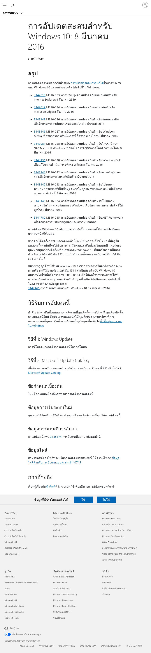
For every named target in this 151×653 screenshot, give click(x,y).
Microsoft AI (9, 576)
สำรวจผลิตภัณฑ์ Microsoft (16, 548)
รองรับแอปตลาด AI (61, 588)
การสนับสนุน (11, 13)
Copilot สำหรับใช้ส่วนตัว (15, 536)
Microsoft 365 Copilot (14, 612)
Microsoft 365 (10, 542)
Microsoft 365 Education (113, 536)
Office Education (109, 542)
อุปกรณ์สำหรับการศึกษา (113, 524)
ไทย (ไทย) (14, 628)
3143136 (39, 160)
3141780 (39, 217)
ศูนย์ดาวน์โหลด (60, 524)
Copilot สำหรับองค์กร (13, 530)
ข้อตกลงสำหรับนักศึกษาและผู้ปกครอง (119, 553)
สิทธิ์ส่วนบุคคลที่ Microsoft (113, 588)
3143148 (39, 119)
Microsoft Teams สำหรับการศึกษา (117, 530)
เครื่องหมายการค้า (88, 646)
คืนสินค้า (57, 530)
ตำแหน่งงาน (107, 576)
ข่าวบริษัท (106, 582)
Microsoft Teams (11, 617)
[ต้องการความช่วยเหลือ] (13, 5)
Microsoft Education (111, 518)
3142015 (39, 95)
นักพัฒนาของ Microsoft (63, 576)
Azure (7, 588)
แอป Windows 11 (12, 553)
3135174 (56, 436)
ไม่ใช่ (106, 500)
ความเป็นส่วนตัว (46, 646)
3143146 (39, 131)
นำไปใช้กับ (37, 59)
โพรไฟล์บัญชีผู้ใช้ (60, 518)
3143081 (39, 143)
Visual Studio (59, 617)
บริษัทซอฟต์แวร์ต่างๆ (62, 612)
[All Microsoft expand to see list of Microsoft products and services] (4, 5)
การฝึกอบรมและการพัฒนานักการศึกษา (119, 548)
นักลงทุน (106, 594)
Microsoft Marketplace (63, 600)
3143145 (39, 201)
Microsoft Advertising (14, 606)
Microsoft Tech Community (65, 594)
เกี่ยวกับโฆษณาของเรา (111, 646)
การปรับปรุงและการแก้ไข (87, 83)
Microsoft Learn (60, 582)
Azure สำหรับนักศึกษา (112, 559)
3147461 (34, 288)
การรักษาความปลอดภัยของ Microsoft (21, 582)
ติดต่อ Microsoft (27, 646)
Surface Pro (9, 518)
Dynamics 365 (10, 594)
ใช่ (83, 500)
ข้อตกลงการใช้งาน (66, 646)
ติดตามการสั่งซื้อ (60, 536)
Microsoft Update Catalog (44, 372)
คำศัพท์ (50, 486)
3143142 (39, 184)
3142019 (39, 107)
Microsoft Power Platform (64, 606)
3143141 (39, 172)
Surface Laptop (11, 524)
